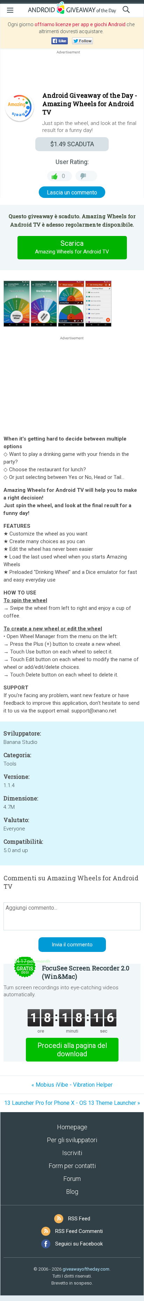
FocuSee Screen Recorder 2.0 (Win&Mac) (85, 972)
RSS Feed (79, 1218)
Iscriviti (72, 1152)
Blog (72, 1191)
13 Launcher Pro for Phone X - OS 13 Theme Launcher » (72, 1103)
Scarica (72, 247)
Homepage (72, 1127)
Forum (72, 1178)
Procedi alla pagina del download (72, 1049)
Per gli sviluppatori (72, 1140)
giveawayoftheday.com (86, 1269)
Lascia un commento (72, 192)
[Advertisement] (72, 72)
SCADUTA (72, 144)
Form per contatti (72, 1165)
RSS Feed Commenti (79, 1231)
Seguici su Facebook (79, 1244)
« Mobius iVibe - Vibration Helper (72, 1084)
